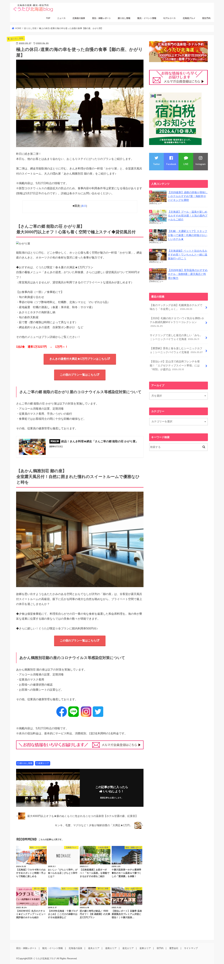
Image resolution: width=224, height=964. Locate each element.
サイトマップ (191, 948)
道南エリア (111, 948)
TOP (48, 18)
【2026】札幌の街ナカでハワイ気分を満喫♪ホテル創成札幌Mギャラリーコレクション (177, 322)
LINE (185, 164)
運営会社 (173, 948)
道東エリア (43, 763)
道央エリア (93, 948)
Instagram (200, 164)
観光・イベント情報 (146, 18)
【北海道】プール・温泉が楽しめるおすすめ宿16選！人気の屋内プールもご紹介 (187, 215)
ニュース (61, 18)
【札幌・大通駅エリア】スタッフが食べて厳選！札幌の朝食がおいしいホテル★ (187, 235)
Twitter (156, 164)
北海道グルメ (189, 18)
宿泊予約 (206, 18)
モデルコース (169, 18)
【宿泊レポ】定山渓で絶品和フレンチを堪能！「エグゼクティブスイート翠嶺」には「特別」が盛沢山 (175, 365)
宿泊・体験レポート (101, 18)
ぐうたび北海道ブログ (44, 958)
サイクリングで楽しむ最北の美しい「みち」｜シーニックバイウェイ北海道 (176, 337)
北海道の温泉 (78, 18)
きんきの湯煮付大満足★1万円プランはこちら (78, 358)
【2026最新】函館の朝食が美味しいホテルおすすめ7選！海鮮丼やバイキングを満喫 (188, 196)
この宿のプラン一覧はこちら (78, 374)
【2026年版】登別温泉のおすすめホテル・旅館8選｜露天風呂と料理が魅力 (188, 274)
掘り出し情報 (124, 18)
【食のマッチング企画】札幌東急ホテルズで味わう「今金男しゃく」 (176, 307)
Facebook (171, 164)
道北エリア (128, 948)
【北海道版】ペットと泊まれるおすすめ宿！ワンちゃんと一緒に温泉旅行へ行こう (187, 254)
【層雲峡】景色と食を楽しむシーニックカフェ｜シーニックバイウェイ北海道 (176, 350)
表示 (83, 205)
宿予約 (160, 948)
